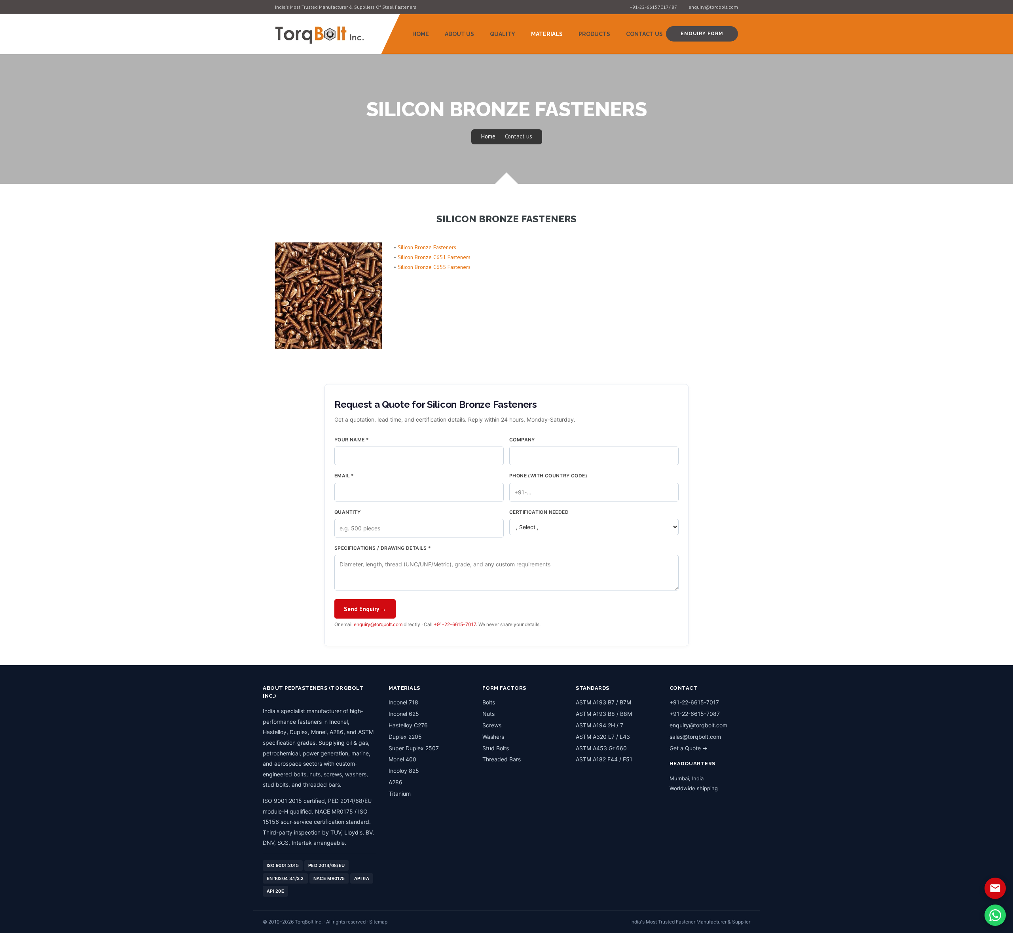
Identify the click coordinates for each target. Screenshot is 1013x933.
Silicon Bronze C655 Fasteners (434, 267)
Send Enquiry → (365, 609)
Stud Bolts (495, 748)
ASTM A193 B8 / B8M (604, 713)
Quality (502, 34)
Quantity (347, 512)
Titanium (400, 793)
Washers (493, 736)
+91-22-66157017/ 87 (653, 7)
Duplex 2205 (405, 736)
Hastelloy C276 (408, 725)
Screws (491, 725)
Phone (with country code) (548, 476)
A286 (395, 782)
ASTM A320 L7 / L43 (603, 736)
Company (522, 440)
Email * (344, 476)
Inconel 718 (403, 702)
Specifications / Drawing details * (382, 548)
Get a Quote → (689, 748)
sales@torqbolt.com (695, 736)
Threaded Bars (501, 759)
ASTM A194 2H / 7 (599, 725)
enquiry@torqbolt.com (713, 7)
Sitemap (378, 922)
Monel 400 (402, 759)
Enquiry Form (702, 33)
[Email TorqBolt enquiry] (995, 888)
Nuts (488, 713)
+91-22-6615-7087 (695, 713)
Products (594, 34)
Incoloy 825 (404, 770)
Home (420, 34)
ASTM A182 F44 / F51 (604, 759)
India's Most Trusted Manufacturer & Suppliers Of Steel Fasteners (345, 7)
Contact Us (644, 34)
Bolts (488, 702)
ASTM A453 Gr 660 (601, 748)
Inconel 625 (404, 713)
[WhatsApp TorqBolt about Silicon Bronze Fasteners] (995, 915)
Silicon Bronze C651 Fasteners (434, 257)
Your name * (351, 440)
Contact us (518, 136)
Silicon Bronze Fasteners (427, 247)
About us (459, 34)
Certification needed (539, 512)
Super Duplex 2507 (414, 748)
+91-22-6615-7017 (455, 624)
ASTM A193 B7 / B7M (603, 702)
